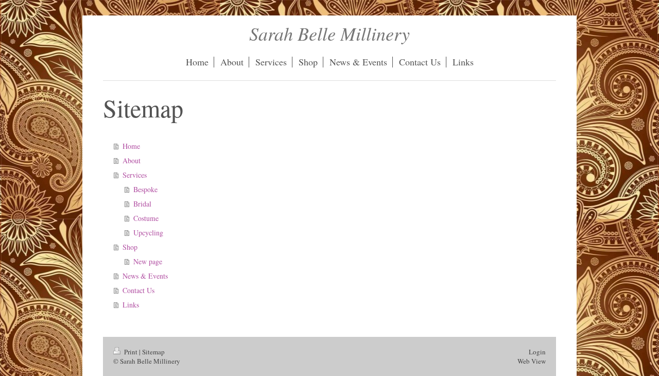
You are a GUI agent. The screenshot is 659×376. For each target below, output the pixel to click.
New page (147, 261)
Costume (146, 218)
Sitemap (153, 351)
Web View (531, 361)
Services (135, 175)
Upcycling (148, 232)
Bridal (142, 204)
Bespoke (145, 189)
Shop (130, 247)
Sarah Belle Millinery (329, 33)
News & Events (145, 276)
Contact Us (138, 290)
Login (537, 351)
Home (131, 146)
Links (131, 305)
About (132, 160)
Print (131, 351)
